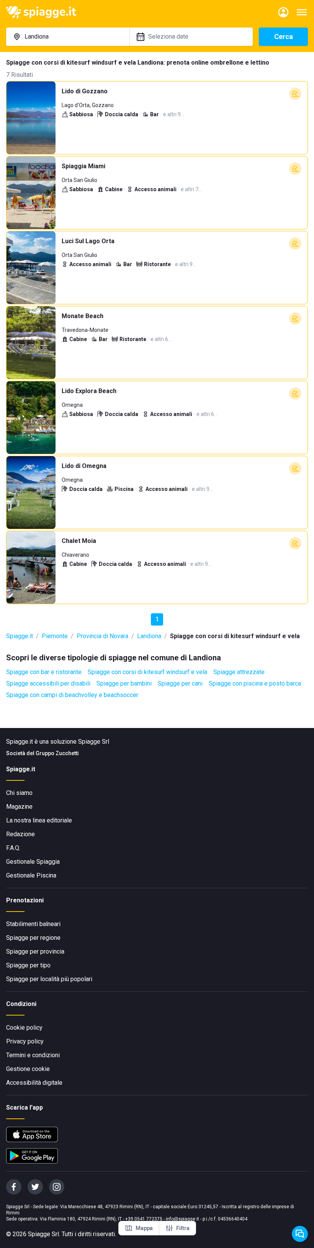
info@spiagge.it (182, 1219)
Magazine (19, 806)
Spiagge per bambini (124, 683)
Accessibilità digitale (34, 1082)
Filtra (183, 1228)
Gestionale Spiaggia (33, 861)
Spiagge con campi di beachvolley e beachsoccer (72, 695)
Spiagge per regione (33, 937)
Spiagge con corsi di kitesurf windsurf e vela (147, 672)
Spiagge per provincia (35, 951)
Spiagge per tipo (28, 965)
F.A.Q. (13, 847)
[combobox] (67, 37)
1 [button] (157, 619)
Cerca (283, 36)
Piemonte (55, 636)
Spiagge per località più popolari (49, 979)
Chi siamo (19, 792)
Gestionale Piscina (31, 875)
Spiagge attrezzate (239, 672)
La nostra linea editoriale (39, 820)
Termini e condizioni (33, 1055)
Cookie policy (24, 1027)
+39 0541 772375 (143, 1219)
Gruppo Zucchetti (57, 753)
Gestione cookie (28, 1068)
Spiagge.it (19, 636)
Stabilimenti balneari (33, 924)
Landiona (149, 636)
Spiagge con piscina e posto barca (255, 683)
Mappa (144, 1228)
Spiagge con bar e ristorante (44, 672)
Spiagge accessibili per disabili (48, 683)
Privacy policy (25, 1041)
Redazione (20, 834)
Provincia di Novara (102, 636)
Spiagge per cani (180, 683)
